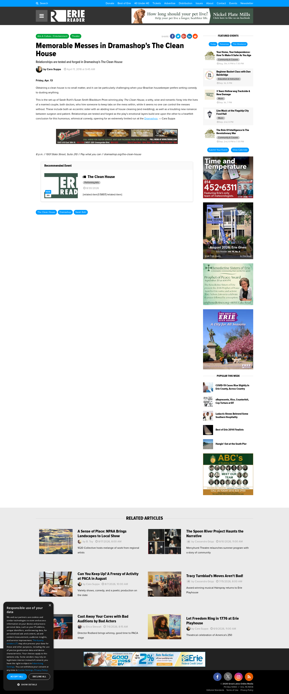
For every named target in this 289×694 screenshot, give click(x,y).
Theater (76, 36)
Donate (110, 3)
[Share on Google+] (183, 36)
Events (233, 3)
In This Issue (246, 256)
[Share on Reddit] (195, 36)
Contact (221, 3)
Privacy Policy (246, 690)
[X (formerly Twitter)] (228, 678)
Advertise (169, 3)
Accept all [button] (17, 676)
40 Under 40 (141, 3)
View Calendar (240, 150)
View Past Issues (213, 256)
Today (213, 44)
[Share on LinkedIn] (189, 36)
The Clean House (46, 212)
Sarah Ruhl (80, 212)
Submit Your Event (218, 150)
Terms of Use (232, 690)
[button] (28, 684)
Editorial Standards (215, 690)
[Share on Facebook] (172, 36)
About (209, 3)
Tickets (157, 3)
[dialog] (28, 646)
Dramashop (151, 118)
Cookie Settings (25, 670)
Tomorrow (224, 44)
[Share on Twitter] (178, 36)
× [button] (50, 605)
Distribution (185, 3)
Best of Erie (124, 3)
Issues (199, 3)
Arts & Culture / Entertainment (52, 36)
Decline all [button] (39, 676)
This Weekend (239, 44)
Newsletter (246, 3)
